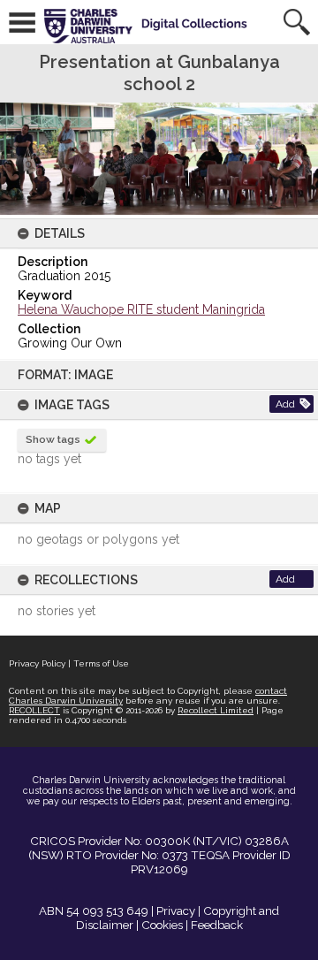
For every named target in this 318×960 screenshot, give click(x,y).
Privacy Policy (37, 663)
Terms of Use (101, 663)
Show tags (53, 439)
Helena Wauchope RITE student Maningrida (141, 309)
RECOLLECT (34, 710)
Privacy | (178, 910)
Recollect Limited (216, 710)
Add (285, 404)
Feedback (217, 925)
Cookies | (164, 925)
